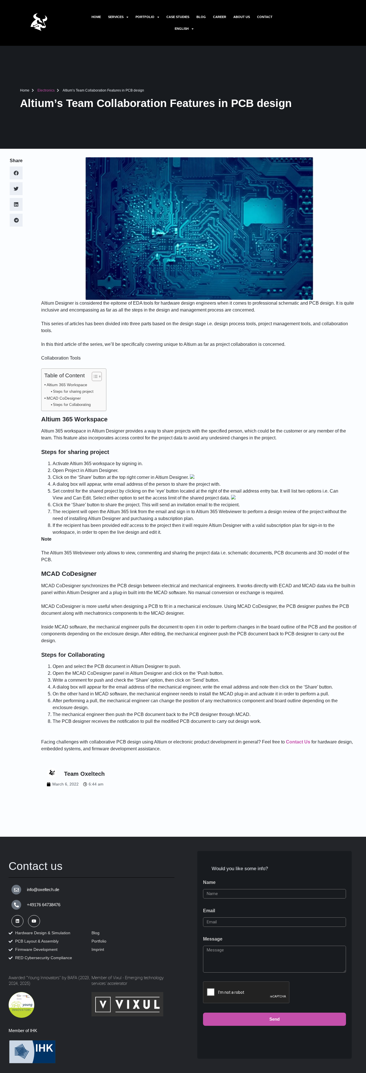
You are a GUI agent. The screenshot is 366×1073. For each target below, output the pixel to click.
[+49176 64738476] (16, 905)
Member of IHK (23, 1030)
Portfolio (145, 17)
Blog (201, 17)
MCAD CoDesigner (64, 398)
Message (212, 939)
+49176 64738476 (43, 904)
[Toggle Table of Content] (93, 376)
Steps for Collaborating (72, 404)
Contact (264, 17)
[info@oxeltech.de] (16, 890)
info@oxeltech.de (43, 889)
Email (209, 910)
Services (116, 17)
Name (209, 882)
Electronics (46, 90)
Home (96, 17)
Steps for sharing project (73, 391)
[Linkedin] (17, 921)
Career (219, 17)
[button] (16, 172)
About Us (241, 17)
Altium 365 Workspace (67, 384)
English (182, 28)
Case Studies (177, 17)
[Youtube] (34, 921)
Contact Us (298, 741)
